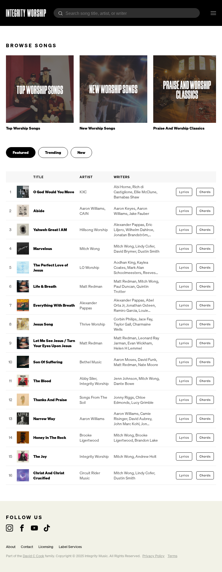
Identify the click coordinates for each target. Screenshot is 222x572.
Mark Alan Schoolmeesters (129, 270)
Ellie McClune (145, 191)
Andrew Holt (145, 456)
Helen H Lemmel (128, 348)
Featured (21, 152)
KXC (83, 191)
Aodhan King (124, 262)
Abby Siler (88, 378)
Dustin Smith (148, 251)
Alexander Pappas (129, 224)
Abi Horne (122, 186)
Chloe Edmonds (129, 400)
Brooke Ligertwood (89, 437)
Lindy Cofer (144, 246)
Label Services (70, 546)
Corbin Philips (125, 318)
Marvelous (42, 248)
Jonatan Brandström (131, 234)
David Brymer (125, 251)
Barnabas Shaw (126, 196)
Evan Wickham (140, 343)
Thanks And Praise (50, 399)
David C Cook (33, 556)
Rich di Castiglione (128, 189)
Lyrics (184, 192)
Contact (27, 546)
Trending (53, 152)
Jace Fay (145, 318)
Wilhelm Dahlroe (139, 229)
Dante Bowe (124, 383)
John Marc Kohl (126, 423)
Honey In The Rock (49, 437)
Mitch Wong (90, 248)
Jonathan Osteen (140, 305)
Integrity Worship (94, 383)
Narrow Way (44, 418)
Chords (205, 192)
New (81, 152)
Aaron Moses (125, 359)
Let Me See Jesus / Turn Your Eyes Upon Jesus (54, 343)
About (10, 546)
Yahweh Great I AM (50, 229)
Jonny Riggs (124, 397)
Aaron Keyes (124, 208)
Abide (38, 210)
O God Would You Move (53, 191)
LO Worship (89, 267)
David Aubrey (140, 418)
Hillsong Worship (94, 229)
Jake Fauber (139, 213)
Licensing (45, 546)
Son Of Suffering (48, 361)
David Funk (147, 359)
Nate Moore (148, 364)
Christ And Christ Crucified (48, 475)
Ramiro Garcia (125, 310)
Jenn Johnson (125, 378)
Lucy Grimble (142, 402)
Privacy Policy (153, 556)
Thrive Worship (92, 324)
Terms (172, 556)
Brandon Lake (146, 440)
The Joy (40, 456)
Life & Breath (44, 286)
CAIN (84, 213)
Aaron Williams (92, 208)
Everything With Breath (54, 305)
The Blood (42, 380)
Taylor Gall (122, 324)
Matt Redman (91, 286)
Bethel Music (91, 361)
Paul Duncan (124, 286)
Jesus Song (43, 324)
